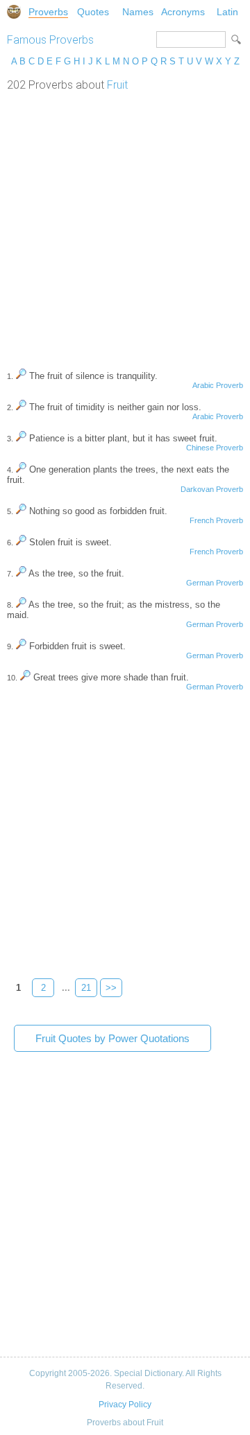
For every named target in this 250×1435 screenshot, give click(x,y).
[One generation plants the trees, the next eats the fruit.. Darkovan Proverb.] (21, 469)
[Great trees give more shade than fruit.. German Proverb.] (25, 677)
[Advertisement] (125, 223)
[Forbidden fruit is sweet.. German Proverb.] (21, 646)
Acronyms (183, 11)
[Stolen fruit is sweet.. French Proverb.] (21, 542)
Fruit (117, 84)
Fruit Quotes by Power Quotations (112, 1038)
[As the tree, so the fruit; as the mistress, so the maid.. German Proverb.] (21, 604)
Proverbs (48, 11)
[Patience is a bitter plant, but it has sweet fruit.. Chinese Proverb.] (21, 438)
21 (86, 988)
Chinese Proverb (214, 447)
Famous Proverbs (50, 39)
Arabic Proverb (217, 385)
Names (137, 11)
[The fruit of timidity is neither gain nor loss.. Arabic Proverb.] (21, 407)
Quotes (93, 11)
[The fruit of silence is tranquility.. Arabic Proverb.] (21, 376)
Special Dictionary (14, 12)
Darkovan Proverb (212, 489)
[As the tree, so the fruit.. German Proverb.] (21, 573)
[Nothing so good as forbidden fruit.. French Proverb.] (21, 511)
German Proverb (214, 583)
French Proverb (216, 520)
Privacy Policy (125, 1404)
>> (111, 988)
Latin (227, 11)
